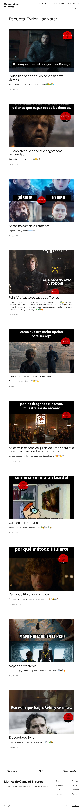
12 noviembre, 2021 (15, 604)
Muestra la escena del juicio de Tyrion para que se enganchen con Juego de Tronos (41, 449)
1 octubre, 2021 (13, 747)
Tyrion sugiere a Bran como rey (30, 376)
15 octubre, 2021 (14, 676)
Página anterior (11, 771)
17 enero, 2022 (13, 164)
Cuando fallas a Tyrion (24, 522)
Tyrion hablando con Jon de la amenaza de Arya (36, 77)
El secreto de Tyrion (22, 737)
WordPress (75, 806)
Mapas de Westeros (23, 666)
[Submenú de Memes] (45, 3)
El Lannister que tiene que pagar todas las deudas (35, 152)
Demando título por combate (29, 594)
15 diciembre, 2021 (14, 533)
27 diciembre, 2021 (15, 461)
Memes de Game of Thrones (12, 5)
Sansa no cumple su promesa (29, 226)
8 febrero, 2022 (14, 89)
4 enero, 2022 (13, 315)
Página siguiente (71, 771)
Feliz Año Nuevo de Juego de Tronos (34, 297)
